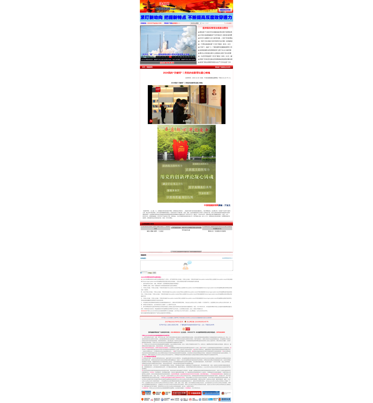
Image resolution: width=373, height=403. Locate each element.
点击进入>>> (176, 23)
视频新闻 (150, 67)
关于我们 (163, 317)
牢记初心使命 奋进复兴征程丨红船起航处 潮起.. (175, 59)
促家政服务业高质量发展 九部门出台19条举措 (215, 50)
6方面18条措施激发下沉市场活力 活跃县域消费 (216, 35)
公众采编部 (170, 317)
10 (180, 57)
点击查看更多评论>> (227, 258)
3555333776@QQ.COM (154, 23)
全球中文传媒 (156, 5)
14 (191, 57)
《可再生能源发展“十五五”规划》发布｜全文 (215, 44)
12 (186, 57)
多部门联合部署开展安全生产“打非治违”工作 (215, 62)
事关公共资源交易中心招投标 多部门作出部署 (215, 53)
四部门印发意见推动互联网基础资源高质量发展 (216, 59)
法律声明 (176, 317)
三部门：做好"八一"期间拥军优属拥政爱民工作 (216, 47)
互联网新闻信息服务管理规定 (170, 283)
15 (194, 57)
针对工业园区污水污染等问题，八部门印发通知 (216, 38)
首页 (143, 67)
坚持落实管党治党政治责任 (215, 28)
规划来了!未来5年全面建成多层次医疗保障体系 (216, 32)
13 (188, 57)
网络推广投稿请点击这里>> (223, 67)
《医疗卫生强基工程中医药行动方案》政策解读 (216, 41)
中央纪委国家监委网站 (211, 78)
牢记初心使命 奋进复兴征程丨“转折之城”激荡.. (147, 59)
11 (183, 57)
